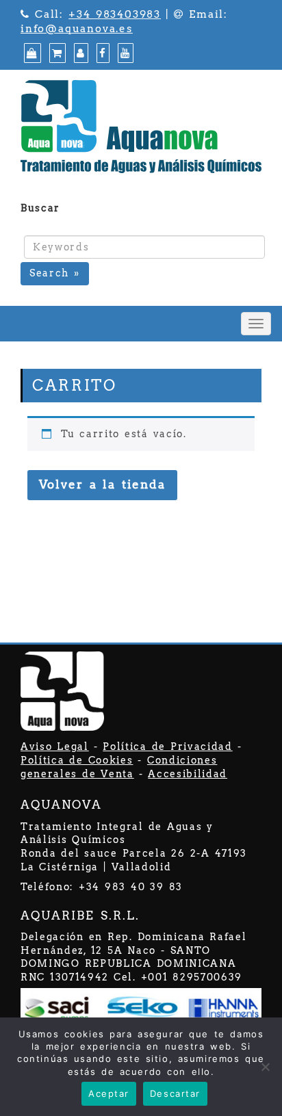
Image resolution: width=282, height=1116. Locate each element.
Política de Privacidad (167, 746)
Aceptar (108, 1093)
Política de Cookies (77, 760)
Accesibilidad (187, 773)
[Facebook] (101, 53)
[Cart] (56, 53)
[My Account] (79, 53)
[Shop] (31, 53)
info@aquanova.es (77, 29)
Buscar (40, 208)
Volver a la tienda (102, 484)
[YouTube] (123, 53)
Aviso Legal (55, 746)
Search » (54, 273)
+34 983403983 (114, 14)
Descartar (175, 1093)
